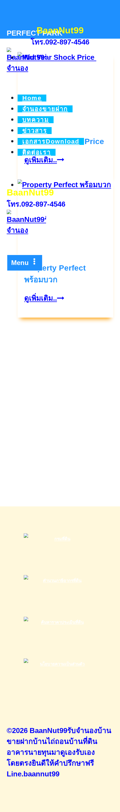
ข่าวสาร (34, 130)
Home (32, 98)
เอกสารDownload (51, 141)
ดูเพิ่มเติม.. (44, 298)
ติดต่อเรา (36, 152)
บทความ (35, 119)
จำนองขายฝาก (45, 108)
